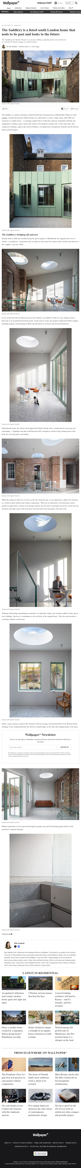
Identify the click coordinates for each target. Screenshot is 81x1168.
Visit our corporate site (61, 1162)
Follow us (66, 108)
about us (7, 1143)
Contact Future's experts (22, 1143)
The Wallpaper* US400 (36, 12)
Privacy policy (58, 1143)
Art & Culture (44, 8)
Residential (17, 25)
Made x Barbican (18, 12)
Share (6, 108)
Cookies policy (71, 1143)
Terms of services (30, 753)
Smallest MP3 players (56, 12)
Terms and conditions (42, 1143)
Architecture (18, 8)
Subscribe (68, 2)
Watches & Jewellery (59, 8)
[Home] (8, 8)
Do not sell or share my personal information (48, 1146)
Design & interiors (31, 8)
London (4, 118)
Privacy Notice (61, 753)
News (37, 46)
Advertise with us (21, 1146)
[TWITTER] (15, 946)
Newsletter (75, 108)
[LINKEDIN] (19, 946)
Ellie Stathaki (13, 46)
